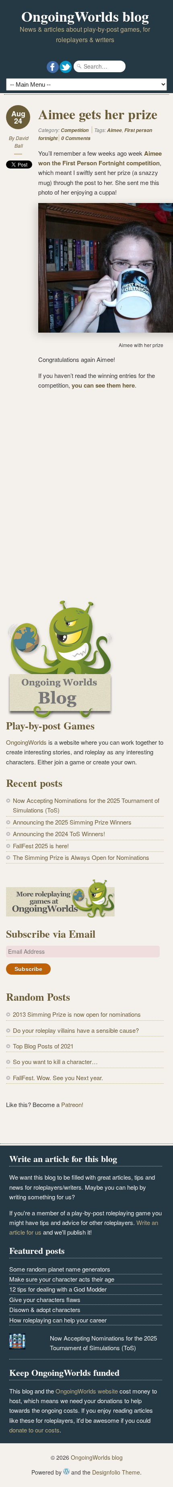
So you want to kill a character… (55, 1061)
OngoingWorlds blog (85, 16)
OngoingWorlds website (87, 1391)
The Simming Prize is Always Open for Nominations (81, 857)
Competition (75, 130)
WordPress (66, 1471)
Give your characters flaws (44, 1299)
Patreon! (72, 1104)
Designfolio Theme (116, 1472)
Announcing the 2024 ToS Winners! (59, 833)
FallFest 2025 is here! (41, 845)
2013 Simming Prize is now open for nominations (77, 1014)
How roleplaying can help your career (58, 1320)
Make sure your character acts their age (61, 1279)
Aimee (114, 130)
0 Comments (76, 138)
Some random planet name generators (59, 1269)
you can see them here (103, 385)
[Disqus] (85, 496)
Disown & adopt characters (44, 1309)
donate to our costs (34, 1430)
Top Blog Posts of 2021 (43, 1046)
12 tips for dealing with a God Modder (58, 1289)
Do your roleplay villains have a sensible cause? (76, 1030)
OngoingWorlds (26, 742)
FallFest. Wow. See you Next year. (58, 1077)
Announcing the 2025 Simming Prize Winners (72, 822)
